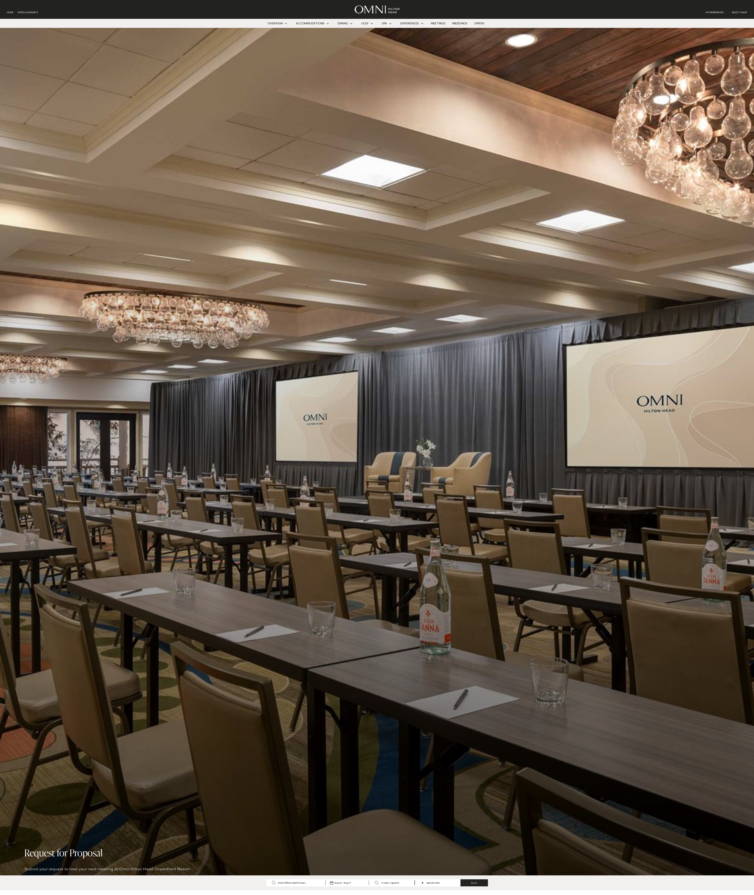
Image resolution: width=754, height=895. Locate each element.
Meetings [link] (438, 23)
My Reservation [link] (715, 12)
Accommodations (310, 23)
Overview (275, 23)
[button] (739, 12)
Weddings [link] (460, 23)
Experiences (410, 23)
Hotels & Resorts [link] (28, 12)
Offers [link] (479, 23)
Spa (385, 23)
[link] (716, 12)
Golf (365, 23)
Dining (343, 23)
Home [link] (10, 12)
